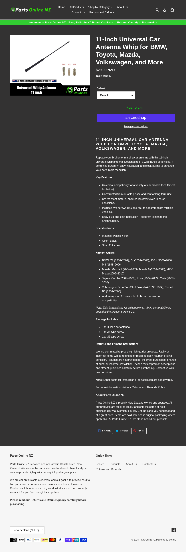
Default (101, 88)
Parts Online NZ (147, 540)
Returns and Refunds (108, 469)
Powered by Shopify (166, 540)
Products (115, 464)
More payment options (136, 126)
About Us (131, 464)
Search (100, 464)
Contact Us (149, 464)
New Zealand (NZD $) (26, 530)
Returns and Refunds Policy (148, 387)
